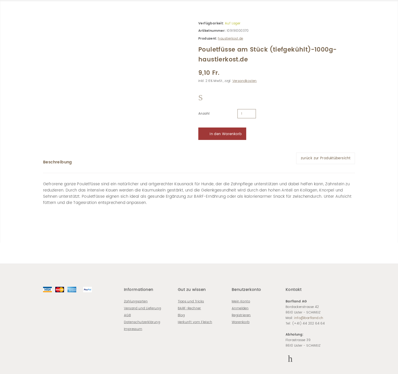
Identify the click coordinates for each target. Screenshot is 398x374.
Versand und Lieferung (142, 308)
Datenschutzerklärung (142, 322)
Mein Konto (241, 301)
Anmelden (240, 308)
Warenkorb (241, 322)
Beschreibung (57, 162)
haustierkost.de (230, 38)
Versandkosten (244, 81)
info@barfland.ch (308, 318)
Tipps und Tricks (191, 301)
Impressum (133, 329)
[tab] (57, 162)
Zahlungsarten (136, 301)
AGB (127, 315)
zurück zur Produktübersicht (325, 158)
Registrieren (241, 315)
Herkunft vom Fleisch (195, 322)
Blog (181, 315)
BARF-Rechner (189, 308)
